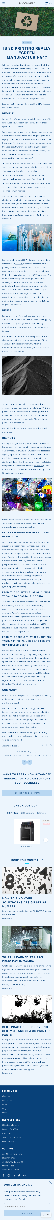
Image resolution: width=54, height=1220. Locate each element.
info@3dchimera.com (12, 1154)
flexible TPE (14, 428)
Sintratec (40, 756)
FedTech (6, 665)
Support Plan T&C (10, 1129)
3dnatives (20, 602)
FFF (33, 752)
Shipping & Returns (10, 1125)
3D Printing (23, 752)
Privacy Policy (8, 1141)
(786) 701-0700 (8, 1158)
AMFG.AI (18, 264)
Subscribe (27, 1213)
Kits (11, 408)
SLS (49, 756)
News (4, 1104)
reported (13, 454)
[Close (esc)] (50, 1182)
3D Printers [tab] (12, 813)
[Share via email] (51, 745)
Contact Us (7, 1100)
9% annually (39, 465)
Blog (4, 1108)
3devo (26, 553)
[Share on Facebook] (43, 745)
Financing (6, 1133)
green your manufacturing (18, 756)
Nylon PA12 (33, 408)
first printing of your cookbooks (16, 211)
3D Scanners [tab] (27, 813)
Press (4, 1112)
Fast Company (19, 143)
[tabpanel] (27, 836)
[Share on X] (47, 745)
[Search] (50, 3)
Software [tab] (41, 813)
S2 (13, 415)
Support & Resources (11, 1137)
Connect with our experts (27, 793)
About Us (6, 1096)
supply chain (8, 139)
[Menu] (3, 3)
